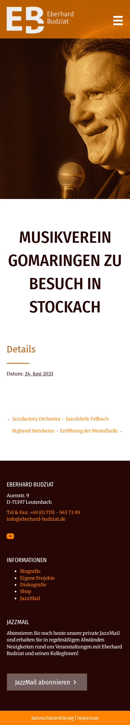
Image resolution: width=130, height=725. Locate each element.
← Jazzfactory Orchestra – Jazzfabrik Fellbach (58, 419)
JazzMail (30, 598)
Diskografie (33, 585)
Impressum (88, 718)
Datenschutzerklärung (52, 718)
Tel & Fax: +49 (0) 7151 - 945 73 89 (43, 512)
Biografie (30, 571)
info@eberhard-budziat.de (36, 519)
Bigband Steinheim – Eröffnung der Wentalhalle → (67, 431)
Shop (25, 591)
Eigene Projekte (37, 578)
